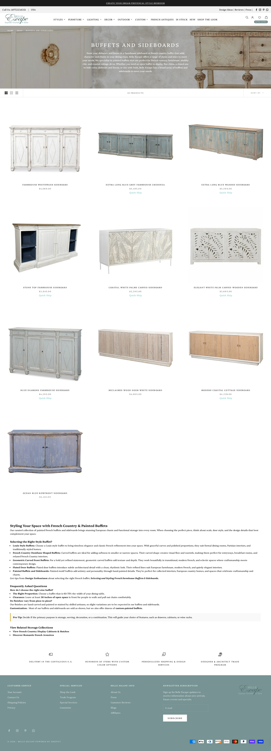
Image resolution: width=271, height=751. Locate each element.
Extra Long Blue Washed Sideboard (226, 184)
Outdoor (124, 19)
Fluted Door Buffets (24, 567)
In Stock (182, 19)
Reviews (239, 9)
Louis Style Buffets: (24, 545)
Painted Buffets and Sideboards (31, 570)
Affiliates (261, 22)
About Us (115, 692)
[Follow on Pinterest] (263, 9)
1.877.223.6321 (18, 9)
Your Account (14, 692)
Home (10, 30)
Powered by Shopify (48, 741)
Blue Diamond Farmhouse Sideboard (45, 390)
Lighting (93, 19)
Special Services (68, 702)
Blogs (113, 707)
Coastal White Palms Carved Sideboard (135, 287)
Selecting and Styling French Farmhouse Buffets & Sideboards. (125, 578)
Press (248, 9)
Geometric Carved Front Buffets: (31, 560)
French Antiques (162, 19)
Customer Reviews (120, 702)
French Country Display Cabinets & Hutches (44, 631)
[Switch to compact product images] (16, 93)
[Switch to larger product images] (6, 93)
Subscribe (175, 718)
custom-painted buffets (129, 608)
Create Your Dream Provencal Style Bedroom (135, 3)
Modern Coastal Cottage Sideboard (225, 390)
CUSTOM (140, 19)
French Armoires (44, 634)
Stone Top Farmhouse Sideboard (45, 287)
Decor (108, 19)
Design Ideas (226, 9)
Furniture (75, 19)
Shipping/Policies (17, 702)
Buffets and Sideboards (39, 30)
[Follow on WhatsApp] (267, 9)
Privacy (11, 707)
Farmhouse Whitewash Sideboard (45, 184)
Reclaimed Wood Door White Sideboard (135, 390)
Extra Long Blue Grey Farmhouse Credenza (135, 184)
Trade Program (68, 697)
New (192, 19)
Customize (65, 707)
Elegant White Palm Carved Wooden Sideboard (226, 287)
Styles (58, 19)
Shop (19, 30)
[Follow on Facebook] (256, 9)
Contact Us (13, 697)
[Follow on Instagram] (260, 9)
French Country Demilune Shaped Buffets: (37, 552)
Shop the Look (207, 19)
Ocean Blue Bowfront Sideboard (45, 493)
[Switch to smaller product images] (11, 93)
